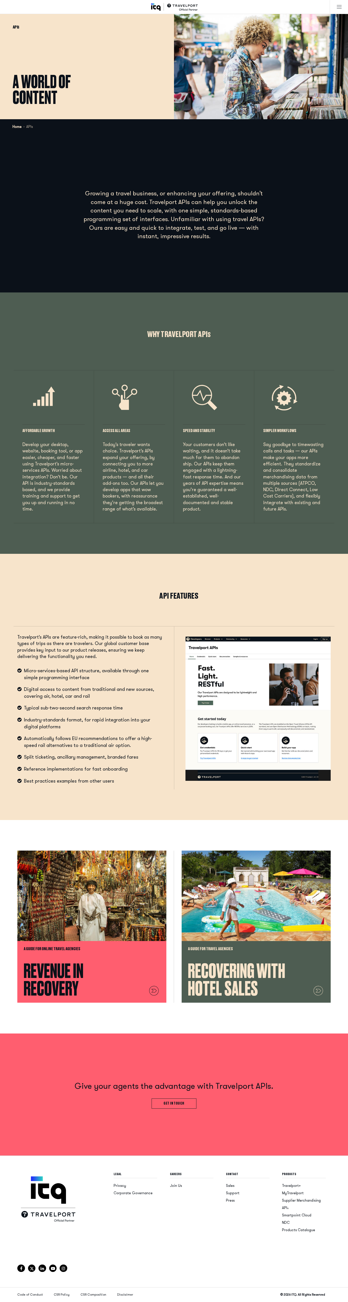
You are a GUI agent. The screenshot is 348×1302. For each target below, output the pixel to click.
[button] (339, 6)
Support (232, 1193)
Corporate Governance (133, 1193)
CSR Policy (62, 1295)
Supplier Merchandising (301, 1200)
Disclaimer (125, 1295)
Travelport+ (291, 1185)
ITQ (293, 1295)
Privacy (120, 1185)
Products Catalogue (298, 1230)
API (285, 1207)
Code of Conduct (30, 1295)
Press (230, 1200)
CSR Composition (93, 1295)
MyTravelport (293, 1193)
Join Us (176, 1185)
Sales (230, 1185)
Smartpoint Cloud (296, 1215)
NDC (286, 1222)
